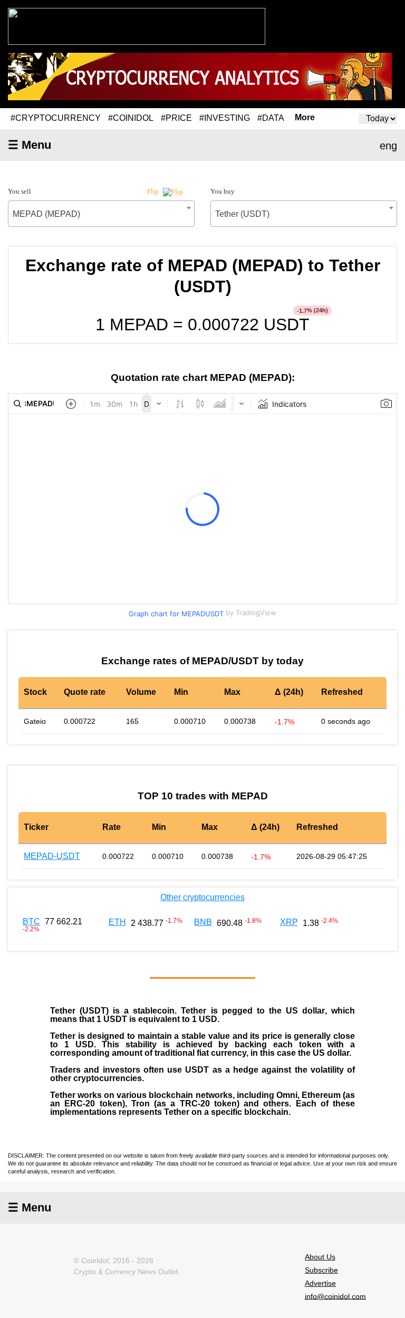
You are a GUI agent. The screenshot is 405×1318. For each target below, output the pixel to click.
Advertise (320, 1283)
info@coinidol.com (335, 1296)
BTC (31, 921)
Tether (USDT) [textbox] (242, 213)
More (305, 117)
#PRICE (176, 117)
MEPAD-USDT (52, 856)
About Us (320, 1257)
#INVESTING (224, 117)
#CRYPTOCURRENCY (56, 117)
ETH (117, 922)
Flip (153, 191)
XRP (289, 922)
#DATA (270, 117)
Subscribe (321, 1270)
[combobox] (101, 213)
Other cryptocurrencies (202, 897)
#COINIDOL (130, 117)
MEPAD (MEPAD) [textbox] (46, 213)
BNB (203, 922)
